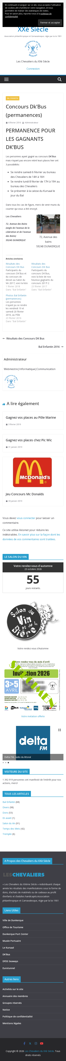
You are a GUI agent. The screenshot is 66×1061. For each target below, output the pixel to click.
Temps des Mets (11, 828)
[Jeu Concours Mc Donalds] (33, 459)
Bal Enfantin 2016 (49, 346)
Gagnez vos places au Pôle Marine (31, 417)
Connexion (33, 68)
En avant (7, 818)
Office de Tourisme (13, 927)
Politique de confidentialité (18, 1016)
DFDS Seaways (10, 961)
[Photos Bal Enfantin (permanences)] (18, 308)
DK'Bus (6, 954)
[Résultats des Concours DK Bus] (18, 276)
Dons (5, 812)
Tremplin (7, 834)
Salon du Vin (9, 823)
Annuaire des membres (15, 996)
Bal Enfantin (12, 98)
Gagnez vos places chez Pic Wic (29, 440)
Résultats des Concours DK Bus (25, 338)
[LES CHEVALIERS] (24, 869)
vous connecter (26, 518)
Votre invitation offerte (33, 716)
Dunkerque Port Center (15, 934)
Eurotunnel (9, 968)
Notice (6, 1009)
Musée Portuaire (12, 940)
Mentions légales (12, 1023)
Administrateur (31, 122)
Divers (6, 807)
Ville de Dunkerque (13, 920)
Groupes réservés (12, 1002)
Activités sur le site (13, 989)
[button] (59, 730)
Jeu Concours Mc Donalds (25, 494)
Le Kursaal (8, 947)
